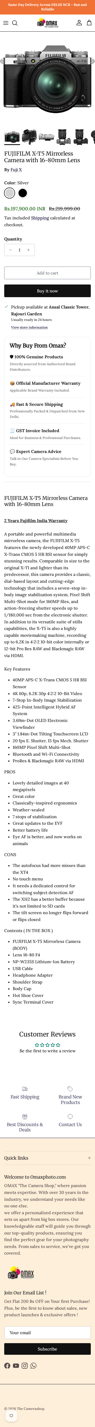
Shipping (40, 217)
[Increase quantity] (30, 250)
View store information (29, 327)
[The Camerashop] (47, 23)
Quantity (13, 239)
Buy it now (47, 290)
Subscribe (47, 1349)
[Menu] (6, 23)
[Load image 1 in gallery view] (47, 79)
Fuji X (16, 169)
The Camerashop (30, 1408)
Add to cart (47, 273)
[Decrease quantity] (9, 250)
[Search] (17, 23)
